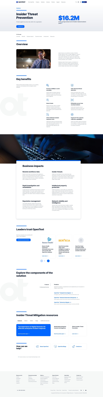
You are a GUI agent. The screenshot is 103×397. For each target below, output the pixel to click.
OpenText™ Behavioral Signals (61, 302)
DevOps (41, 384)
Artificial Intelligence (43, 378)
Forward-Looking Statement (74, 390)
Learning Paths (67, 381)
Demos (65, 382)
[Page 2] (45, 261)
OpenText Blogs (62, 346)
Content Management (44, 381)
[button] (31, 2)
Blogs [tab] (37, 320)
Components (46, 36)
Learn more (44, 255)
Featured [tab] (20, 320)
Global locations (79, 378)
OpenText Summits (55, 381)
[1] (18, 356)
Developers (18, 378)
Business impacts (30, 36)
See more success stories (23, 239)
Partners (17, 381)
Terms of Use (58, 390)
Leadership (30, 378)
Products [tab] (47, 284)
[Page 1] (44, 261)
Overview (18, 36)
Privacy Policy (53, 390)
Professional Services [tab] (44, 287)
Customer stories (38, 36)
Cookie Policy (64, 390)
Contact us (20, 26)
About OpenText (44, 346)
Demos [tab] (25, 320)
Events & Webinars (55, 378)
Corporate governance (32, 381)
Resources (52, 36)
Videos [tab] (31, 320)
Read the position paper (23, 333)
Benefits (23, 36)
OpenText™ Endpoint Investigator (62, 293)
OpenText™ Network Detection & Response (65, 297)
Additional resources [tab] (45, 320)
